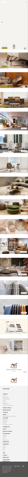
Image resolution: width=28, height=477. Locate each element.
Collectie (5, 394)
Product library (7, 407)
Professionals (6, 433)
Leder (4, 447)
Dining (4, 402)
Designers (5, 421)
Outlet (4, 414)
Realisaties (5, 440)
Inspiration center (7, 424)
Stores (4, 429)
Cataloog (5, 412)
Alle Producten (7, 410)
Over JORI (5, 418)
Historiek (5, 419)
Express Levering (7, 431)
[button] (25, 48)
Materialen (6, 444)
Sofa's (4, 395)
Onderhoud (6, 441)
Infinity (4, 46)
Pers (4, 438)
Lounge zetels (6, 399)
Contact (5, 455)
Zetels (4, 400)
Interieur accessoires (8, 405)
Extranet (5, 435)
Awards (4, 422)
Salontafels (6, 404)
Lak (4, 450)
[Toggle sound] (26, 66)
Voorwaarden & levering (9, 416)
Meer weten (17, 466)
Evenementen (6, 459)
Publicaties (6, 457)
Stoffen (5, 445)
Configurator (6, 426)
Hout (4, 449)
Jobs (4, 453)
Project (4, 437)
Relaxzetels (5, 397)
